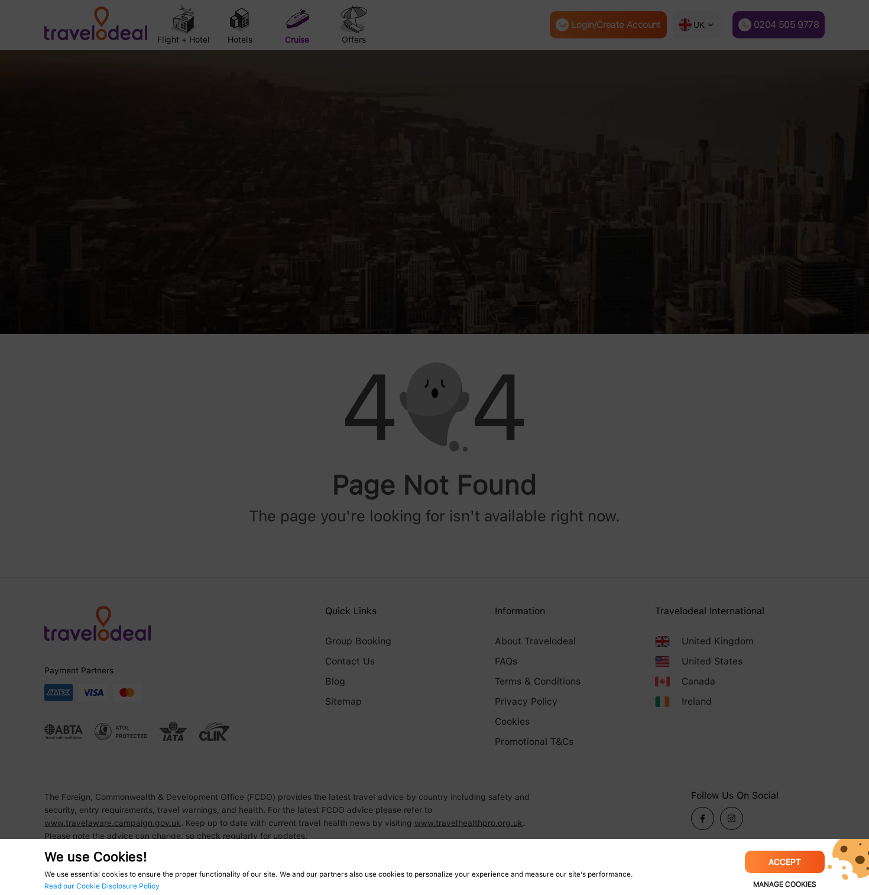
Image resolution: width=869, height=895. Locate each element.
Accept (785, 862)
